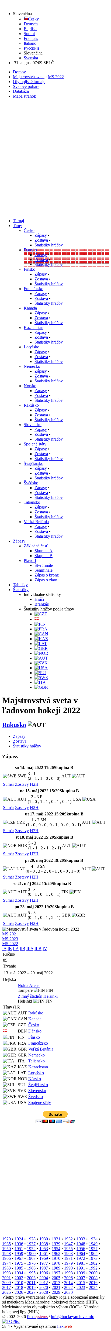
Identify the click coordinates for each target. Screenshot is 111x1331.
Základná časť (36, 546)
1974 (6, 1263)
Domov (19, 72)
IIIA (29, 948)
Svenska (31, 58)
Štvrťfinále (43, 565)
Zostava (41, 240)
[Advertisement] (55, 158)
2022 (68, 1287)
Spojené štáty (35, 444)
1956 (81, 1248)
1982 (93, 1263)
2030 (68, 1292)
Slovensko (32, 424)
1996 (43, 1273)
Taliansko (32, 502)
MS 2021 (10, 934)
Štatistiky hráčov (48, 245)
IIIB (37, 948)
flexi (37, 1316)
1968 (31, 1258)
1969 (43, 1258)
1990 (68, 1268)
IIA (16, 948)
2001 (6, 1277)
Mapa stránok (24, 96)
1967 (19, 1258)
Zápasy (40, 235)
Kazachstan (33, 327)
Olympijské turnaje (29, 81)
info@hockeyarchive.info (72, 1316)
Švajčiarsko (33, 463)
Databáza (21, 91)
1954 (56, 1248)
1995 (31, 1273)
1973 (93, 1258)
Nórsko (30, 385)
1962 (56, 1253)
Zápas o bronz (46, 575)
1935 (6, 1243)
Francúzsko (33, 288)
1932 (68, 1239)
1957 (93, 1248)
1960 (31, 1253)
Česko (29, 230)
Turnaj (18, 220)
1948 (81, 1243)
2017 (6, 1287)
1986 (31, 1268)
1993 (6, 1273)
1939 (56, 1243)
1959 (19, 1253)
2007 (81, 1277)
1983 (6, 1268)
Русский (31, 48)
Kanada (30, 308)
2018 (19, 1287)
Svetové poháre (26, 86)
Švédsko (31, 483)
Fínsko (29, 269)
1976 (31, 1263)
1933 (81, 1239)
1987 (43, 1268)
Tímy (17, 225)
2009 (6, 1282)
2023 (81, 1287)
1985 (19, 1268)
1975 (19, 1263)
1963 (68, 1253)
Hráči (39, 599)
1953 (43, 1248)
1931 (56, 1239)
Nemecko (32, 366)
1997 (56, 1273)
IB (10, 948)
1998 (68, 1273)
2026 (19, 1292)
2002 (19, 1277)
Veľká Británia (36, 521)
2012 (43, 1282)
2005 (56, 1277)
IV (45, 948)
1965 (93, 1253)
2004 (43, 1277)
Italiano (30, 43)
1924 (19, 1239)
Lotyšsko (31, 347)
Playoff (30, 560)
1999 (81, 1273)
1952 (31, 1248)
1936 (19, 1243)
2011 (31, 1282)
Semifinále (43, 570)
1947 (68, 1243)
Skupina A (43, 550)
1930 (43, 1239)
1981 (81, 1263)
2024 (93, 1287)
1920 (6, 1239)
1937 (31, 1243)
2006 (68, 1277)
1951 (19, 1248)
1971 (68, 1258)
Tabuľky (20, 584)
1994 (19, 1273)
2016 (93, 1282)
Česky (33, 19)
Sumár (8, 784)
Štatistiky (21, 589)
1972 (81, 1258)
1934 (93, 1239)
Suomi (29, 33)
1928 (31, 1239)
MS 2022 (56, 76)
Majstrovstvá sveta (28, 76)
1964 (81, 1253)
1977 (43, 1263)
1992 (93, 1268)
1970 (56, 1258)
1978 (56, 1263)
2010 (19, 1282)
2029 (56, 1292)
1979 (68, 1263)
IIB (22, 948)
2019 (31, 1287)
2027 (31, 1292)
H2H (34, 784)
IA (4, 948)
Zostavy (22, 784)
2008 (93, 1277)
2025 (6, 1292)
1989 (56, 1268)
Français (31, 38)
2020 (43, 1287)
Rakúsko (31, 405)
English (30, 28)
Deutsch (31, 24)
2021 (56, 1287)
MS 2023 (10, 938)
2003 (31, 1277)
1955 (68, 1248)
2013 (56, 1282)
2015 (81, 1282)
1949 (93, 1243)
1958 (6, 1253)
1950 (6, 1248)
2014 (68, 1282)
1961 (43, 1253)
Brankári (41, 604)
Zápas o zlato (45, 580)
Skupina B (43, 555)
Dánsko (30, 250)
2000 (93, 1273)
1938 (43, 1243)
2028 (43, 1292)
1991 (81, 1268)
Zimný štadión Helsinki (38, 996)
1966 (6, 1258)
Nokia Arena (29, 985)
